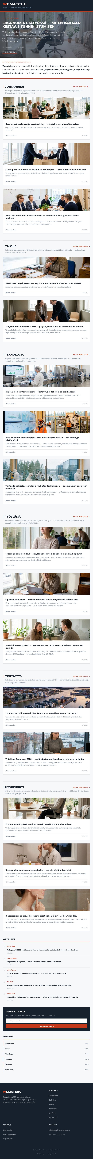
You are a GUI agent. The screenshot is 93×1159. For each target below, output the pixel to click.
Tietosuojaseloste (9, 1134)
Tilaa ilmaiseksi (46, 1026)
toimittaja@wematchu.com (59, 1130)
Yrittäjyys (13, 676)
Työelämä (13, 516)
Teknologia (14, 354)
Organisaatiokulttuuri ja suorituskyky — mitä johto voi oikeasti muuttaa (42, 124)
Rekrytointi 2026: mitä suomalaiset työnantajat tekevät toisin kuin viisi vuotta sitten (42, 950)
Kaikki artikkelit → (81, 87)
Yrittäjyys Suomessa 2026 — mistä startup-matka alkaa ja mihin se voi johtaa (44, 759)
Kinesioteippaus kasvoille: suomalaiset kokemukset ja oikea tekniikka (41, 916)
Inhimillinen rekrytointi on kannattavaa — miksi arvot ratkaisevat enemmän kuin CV (42, 997)
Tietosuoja (40, 1154)
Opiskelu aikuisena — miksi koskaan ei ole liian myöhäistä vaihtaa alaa (41, 599)
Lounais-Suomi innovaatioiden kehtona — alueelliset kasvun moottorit (41, 713)
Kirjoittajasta (8, 1139)
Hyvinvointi (14, 787)
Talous (10, 246)
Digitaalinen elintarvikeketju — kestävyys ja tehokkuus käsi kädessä (40, 392)
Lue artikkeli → (9, 52)
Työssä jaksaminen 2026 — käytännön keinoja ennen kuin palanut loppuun (43, 554)
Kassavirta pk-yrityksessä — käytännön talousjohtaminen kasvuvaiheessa (43, 283)
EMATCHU (15, 4)
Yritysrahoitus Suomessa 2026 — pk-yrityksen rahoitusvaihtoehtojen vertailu (44, 326)
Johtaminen (14, 86)
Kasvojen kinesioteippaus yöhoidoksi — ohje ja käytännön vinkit (38, 870)
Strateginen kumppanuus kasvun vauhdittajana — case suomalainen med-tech (45, 170)
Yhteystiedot (7, 1130)
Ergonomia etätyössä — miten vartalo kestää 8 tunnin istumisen (41, 25)
